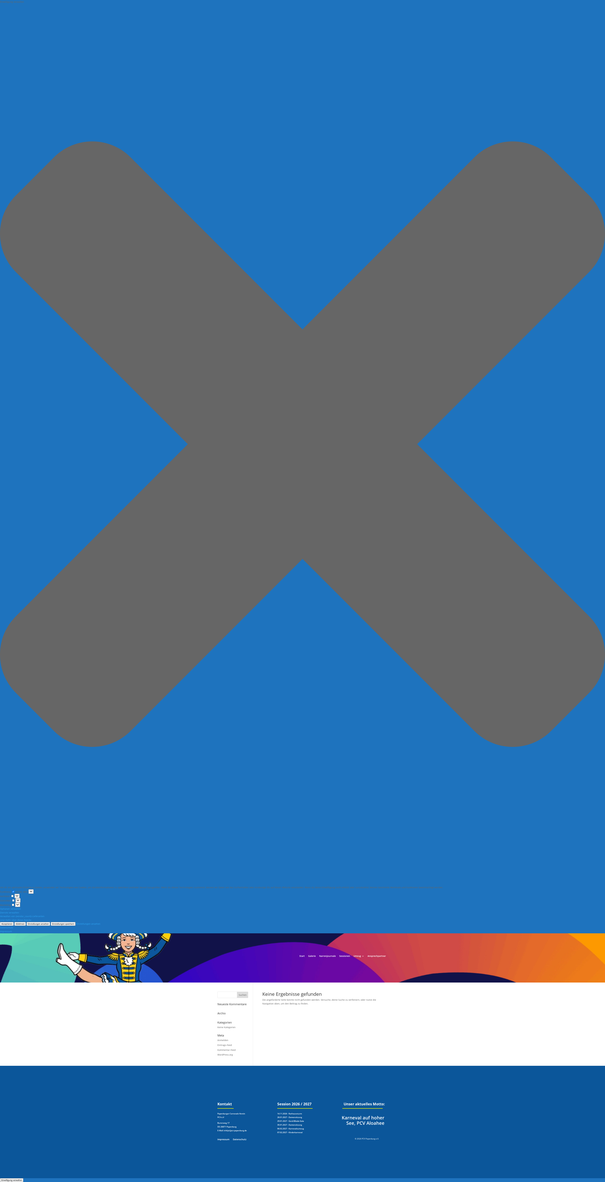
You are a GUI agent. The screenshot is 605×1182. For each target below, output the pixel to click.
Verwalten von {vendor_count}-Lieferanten (22, 916)
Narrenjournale (327, 956)
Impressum (6, 931)
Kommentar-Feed (226, 1049)
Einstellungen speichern (63, 923)
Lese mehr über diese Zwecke (15, 920)
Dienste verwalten (9, 912)
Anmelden (222, 1040)
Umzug (357, 956)
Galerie (312, 956)
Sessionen (344, 956)
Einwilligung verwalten (11, 1180)
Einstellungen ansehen (38, 923)
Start (302, 956)
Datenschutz (6, 927)
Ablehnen (20, 923)
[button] (302, 445)
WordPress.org (225, 1054)
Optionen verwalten (10, 908)
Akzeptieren (6, 923)
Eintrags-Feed (224, 1045)
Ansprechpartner (377, 956)
